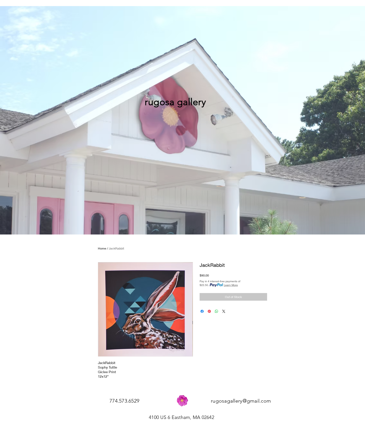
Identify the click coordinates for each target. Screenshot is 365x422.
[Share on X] (223, 311)
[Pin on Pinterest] (209, 311)
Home (102, 248)
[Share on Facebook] (202, 311)
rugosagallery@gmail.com (241, 401)
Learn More (231, 285)
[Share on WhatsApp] (216, 311)
